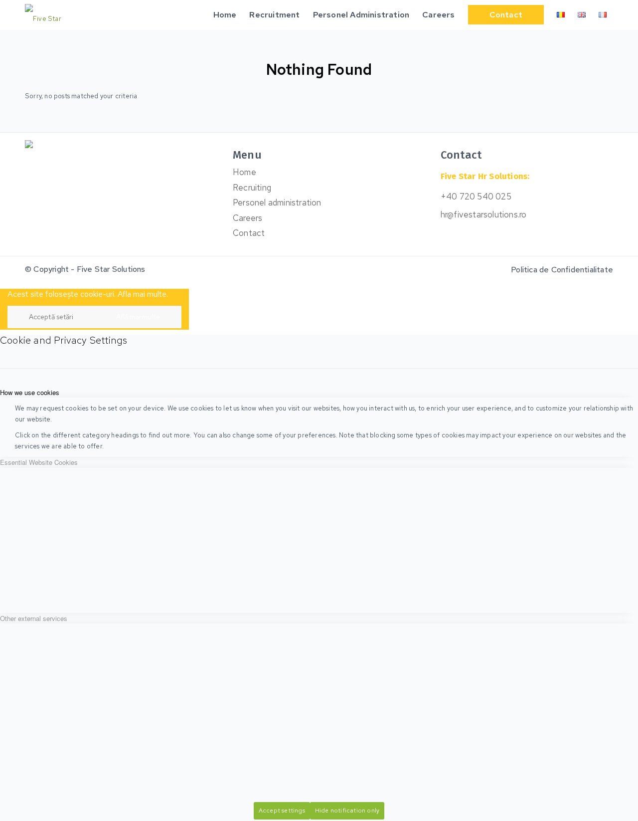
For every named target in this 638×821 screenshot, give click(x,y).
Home (244, 172)
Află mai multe (138, 316)
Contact (249, 232)
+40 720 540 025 (476, 196)
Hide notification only (347, 811)
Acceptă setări (51, 316)
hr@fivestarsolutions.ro (484, 214)
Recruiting (252, 187)
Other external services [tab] (33, 618)
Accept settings (282, 811)
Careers (247, 217)
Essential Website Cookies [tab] (39, 462)
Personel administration (277, 202)
